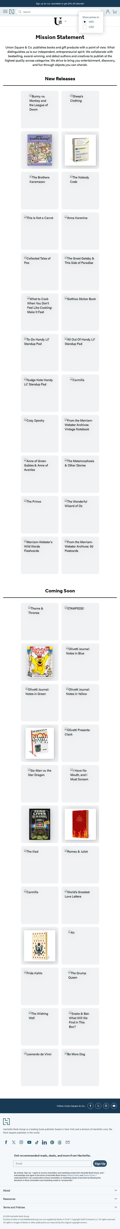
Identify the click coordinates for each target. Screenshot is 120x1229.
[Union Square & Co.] (65, 21)
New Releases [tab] (60, 79)
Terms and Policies (14, 1207)
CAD (91, 27)
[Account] (108, 11)
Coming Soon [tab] (60, 591)
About (6, 1190)
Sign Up (100, 1163)
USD (91, 21)
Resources (9, 1199)
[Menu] (5, 11)
